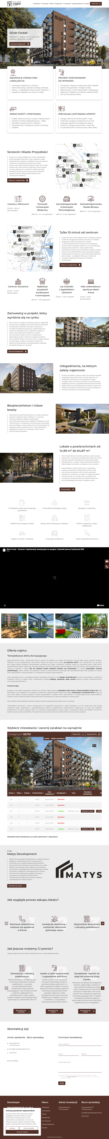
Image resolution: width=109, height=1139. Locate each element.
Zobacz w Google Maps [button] (17, 180)
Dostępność (58, 3)
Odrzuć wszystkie (28, 1128)
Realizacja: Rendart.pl (54, 1137)
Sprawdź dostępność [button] (18, 44)
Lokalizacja (36, 3)
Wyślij (62, 1083)
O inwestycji (44, 3)
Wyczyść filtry (92, 734)
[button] (6, 625)
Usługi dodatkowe (77, 3)
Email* (61, 1052)
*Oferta (51, 3)
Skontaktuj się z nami (53, 1011)
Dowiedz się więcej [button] (15, 886)
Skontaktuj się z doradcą (21, 1011)
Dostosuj (12, 1128)
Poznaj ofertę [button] (65, 489)
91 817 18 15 (95, 4)
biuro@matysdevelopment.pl (19, 1049)
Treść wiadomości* (64, 1060)
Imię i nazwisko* (63, 1042)
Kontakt (86, 3)
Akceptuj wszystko (22, 1132)
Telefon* (84, 1052)
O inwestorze (67, 3)
